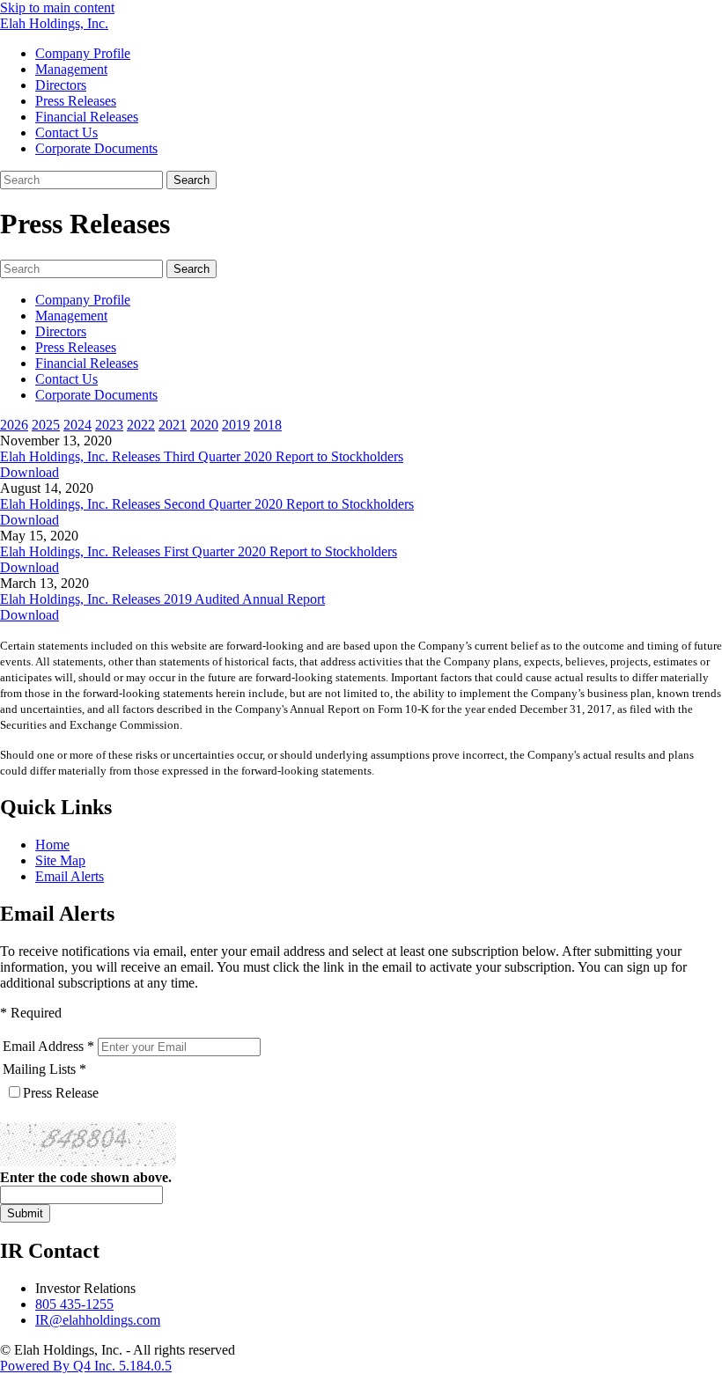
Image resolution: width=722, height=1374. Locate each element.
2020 (204, 424)
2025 (46, 424)
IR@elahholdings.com (97, 1319)
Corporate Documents (96, 148)
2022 (141, 424)
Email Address (43, 1046)
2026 (14, 424)
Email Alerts (69, 876)
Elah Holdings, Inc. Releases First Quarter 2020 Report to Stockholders (198, 551)
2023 (109, 424)
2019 (236, 424)
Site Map (60, 860)
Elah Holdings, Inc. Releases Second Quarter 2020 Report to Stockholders (207, 503)
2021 (172, 424)
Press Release (61, 1092)
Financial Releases (86, 116)
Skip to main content (57, 7)
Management (71, 69)
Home (52, 844)
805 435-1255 (74, 1304)
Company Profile (82, 53)
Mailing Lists (39, 1069)
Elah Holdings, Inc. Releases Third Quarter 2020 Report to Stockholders (201, 456)
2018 (268, 424)
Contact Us (66, 132)
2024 (77, 424)
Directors (60, 84)
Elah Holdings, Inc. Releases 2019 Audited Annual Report (162, 598)
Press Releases (75, 100)
